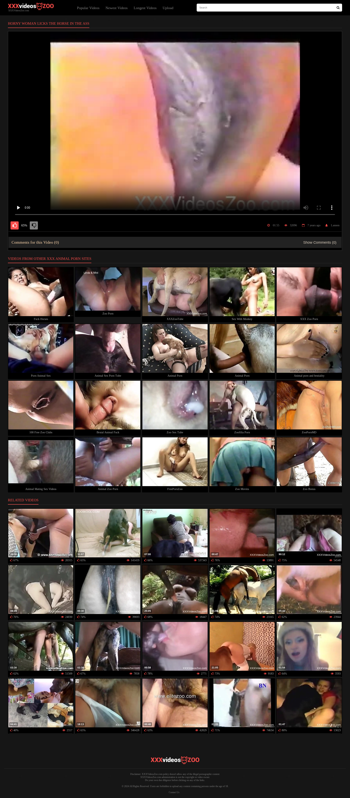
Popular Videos (88, 8)
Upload (168, 8)
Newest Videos (117, 8)
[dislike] (34, 225)
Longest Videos (145, 8)
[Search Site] (338, 7)
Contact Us (174, 792)
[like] (15, 225)
